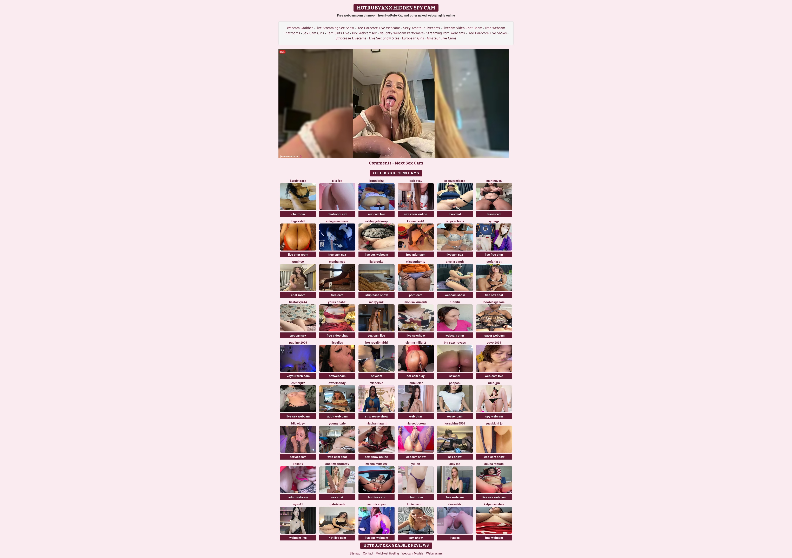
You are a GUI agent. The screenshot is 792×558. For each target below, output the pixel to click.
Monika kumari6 (415, 302)
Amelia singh (455, 261)
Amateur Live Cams (441, 38)
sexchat (454, 376)
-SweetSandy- (337, 383)
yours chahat (337, 302)
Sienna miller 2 (415, 342)
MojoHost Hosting (387, 553)
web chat (415, 416)
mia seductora (416, 423)
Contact (368, 553)
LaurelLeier (416, 383)
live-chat (455, 214)
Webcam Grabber (300, 28)
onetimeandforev (337, 464)
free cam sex (337, 254)
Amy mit (454, 464)
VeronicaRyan (376, 504)
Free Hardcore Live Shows (487, 33)
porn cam (415, 295)
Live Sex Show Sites (384, 38)
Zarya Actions (455, 221)
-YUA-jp (494, 221)
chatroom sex (337, 214)
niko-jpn (494, 383)
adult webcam (298, 497)
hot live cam (376, 497)
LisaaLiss (337, 342)
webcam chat (455, 335)
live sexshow (416, 335)
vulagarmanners (337, 221)
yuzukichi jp (494, 423)
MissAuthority (415, 261)
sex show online (415, 214)
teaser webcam (493, 335)
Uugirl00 (298, 261)
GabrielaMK (337, 504)
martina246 (494, 181)
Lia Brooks (376, 261)
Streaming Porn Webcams (445, 33)
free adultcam (415, 254)
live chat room (298, 254)
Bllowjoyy (298, 423)
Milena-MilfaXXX (376, 464)
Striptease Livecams (351, 38)
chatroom (298, 214)
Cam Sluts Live (338, 33)
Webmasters (434, 553)
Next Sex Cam (409, 163)
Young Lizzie (337, 423)
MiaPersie (376, 383)
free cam (337, 295)
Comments (380, 163)
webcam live (298, 538)
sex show (455, 457)
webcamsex (298, 335)
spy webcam (494, 416)
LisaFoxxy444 (298, 302)
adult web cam (337, 416)
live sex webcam (376, 254)
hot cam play (416, 376)
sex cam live (376, 214)
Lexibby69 (415, 181)
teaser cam (454, 416)
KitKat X (298, 464)
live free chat (494, 254)
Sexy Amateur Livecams (421, 28)
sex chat (337, 497)
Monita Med (337, 261)
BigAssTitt (298, 221)
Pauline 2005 (298, 342)
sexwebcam (337, 376)
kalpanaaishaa (494, 504)
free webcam (455, 497)
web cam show (494, 457)
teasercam (494, 214)
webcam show (455, 295)
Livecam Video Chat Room (462, 28)
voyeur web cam (298, 376)
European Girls (413, 38)
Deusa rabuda (494, 464)
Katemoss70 (415, 221)
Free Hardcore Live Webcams (379, 28)
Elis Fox (337, 181)
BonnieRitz (376, 181)
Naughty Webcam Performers (402, 33)
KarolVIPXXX (298, 181)
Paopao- (455, 383)
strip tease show (376, 416)
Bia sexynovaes (455, 342)
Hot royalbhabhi (376, 342)
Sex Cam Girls (313, 33)
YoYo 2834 (494, 342)
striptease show (376, 295)
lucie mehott (415, 504)
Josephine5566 (454, 423)
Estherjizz (298, 383)
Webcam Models (412, 553)
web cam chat (337, 457)
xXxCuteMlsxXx (454, 181)
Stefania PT (494, 261)
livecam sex (455, 254)
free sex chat (494, 295)
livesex (455, 538)
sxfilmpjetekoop (376, 221)
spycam (376, 376)
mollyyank (376, 302)
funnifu (455, 302)
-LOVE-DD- (454, 504)
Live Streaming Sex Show (335, 28)
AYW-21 (298, 504)
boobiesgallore (494, 302)
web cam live (494, 376)
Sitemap (355, 553)
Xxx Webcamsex (364, 33)
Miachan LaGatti (376, 423)
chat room (298, 295)
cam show (416, 538)
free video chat (337, 335)
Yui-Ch (415, 464)
